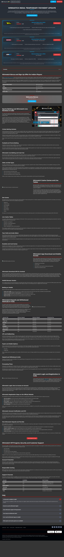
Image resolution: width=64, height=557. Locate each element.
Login (53, 1)
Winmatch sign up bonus (8, 77)
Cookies (24, 527)
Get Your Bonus (32, 101)
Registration (59, 1)
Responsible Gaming (18, 527)
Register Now (57, 23)
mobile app (46, 379)
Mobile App (13, 1)
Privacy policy (12, 527)
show (59, 69)
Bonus (18, 1)
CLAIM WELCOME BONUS (32, 15)
